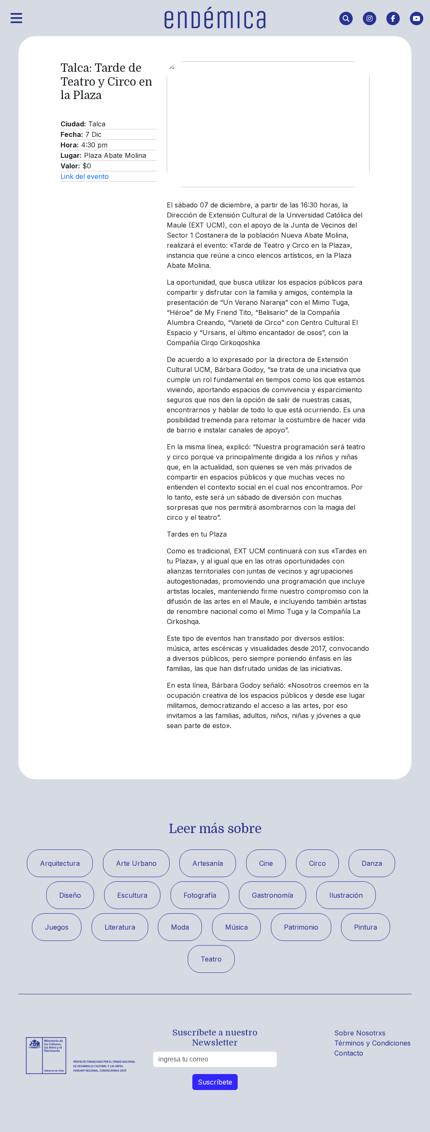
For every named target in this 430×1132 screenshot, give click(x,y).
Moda (180, 927)
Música (236, 927)
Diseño (70, 895)
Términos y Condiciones (372, 1043)
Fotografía (200, 895)
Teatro (211, 959)
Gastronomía (272, 895)
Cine (266, 863)
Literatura (120, 927)
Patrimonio (301, 927)
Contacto (348, 1053)
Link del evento (84, 176)
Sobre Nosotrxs (359, 1033)
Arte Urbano (136, 863)
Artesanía (207, 863)
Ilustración (346, 895)
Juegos (56, 927)
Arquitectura (60, 863)
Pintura (365, 927)
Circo (317, 863)
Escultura (132, 895)
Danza (372, 863)
